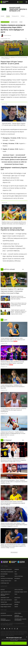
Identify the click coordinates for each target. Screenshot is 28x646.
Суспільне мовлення (6, 615)
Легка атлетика (19, 576)
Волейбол (17, 578)
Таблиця (22, 16)
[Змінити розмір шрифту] (26, 38)
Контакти (3, 613)
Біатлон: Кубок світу (6, 569)
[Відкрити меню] (27, 2)
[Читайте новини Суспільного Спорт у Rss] (7, 629)
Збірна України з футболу (5, 595)
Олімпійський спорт (6, 604)
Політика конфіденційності (5, 619)
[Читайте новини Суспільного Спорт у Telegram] (9, 629)
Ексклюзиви (4, 574)
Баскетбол (17, 597)
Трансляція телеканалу (7, 571)
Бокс (16, 599)
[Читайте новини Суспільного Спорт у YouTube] (4, 629)
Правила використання (18, 616)
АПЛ (16, 580)
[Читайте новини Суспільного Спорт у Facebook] (2, 629)
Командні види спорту (21, 592)
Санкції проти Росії (6, 580)
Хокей (16, 606)
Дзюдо (16, 604)
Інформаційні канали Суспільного (20, 619)
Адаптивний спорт (6, 592)
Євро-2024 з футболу (6, 599)
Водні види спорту (6, 606)
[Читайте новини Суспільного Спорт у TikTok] (17, 629)
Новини (8, 16)
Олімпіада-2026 (5, 583)
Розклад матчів (15, 16)
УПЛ (16, 571)
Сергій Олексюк (7, 35)
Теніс (16, 574)
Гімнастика (4, 602)
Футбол (3, 576)
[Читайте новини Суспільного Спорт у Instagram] (15, 629)
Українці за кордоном (7, 578)
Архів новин (18, 613)
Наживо (2, 16)
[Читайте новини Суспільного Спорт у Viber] (12, 629)
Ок (14, 643)
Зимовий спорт (5, 597)
